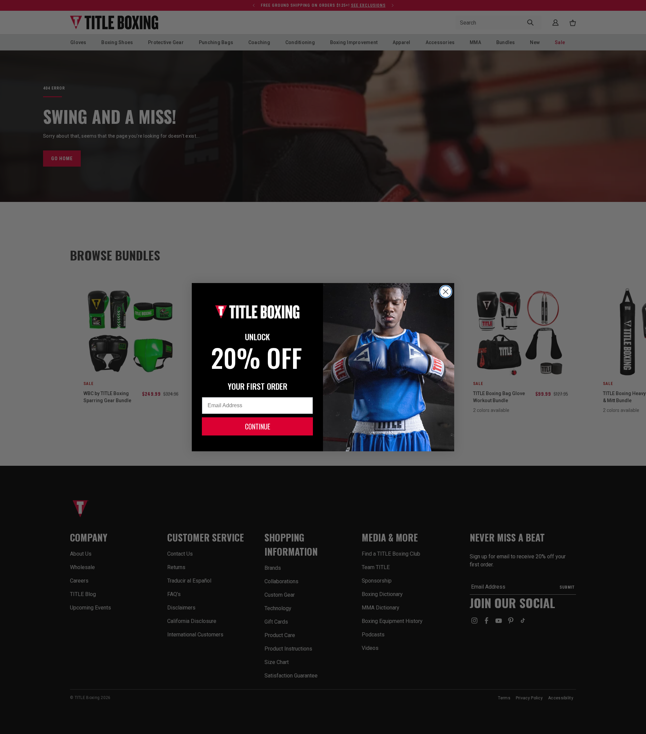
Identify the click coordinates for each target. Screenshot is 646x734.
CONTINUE (257, 426)
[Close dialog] (446, 292)
